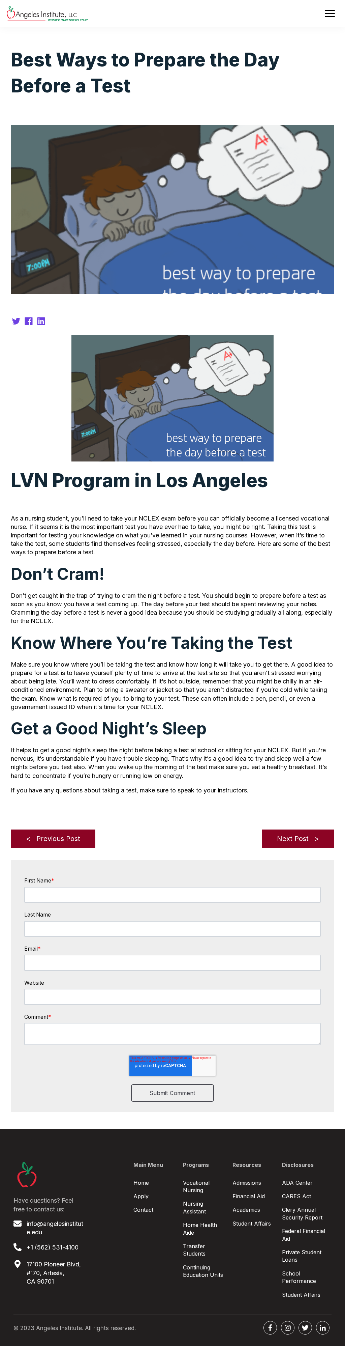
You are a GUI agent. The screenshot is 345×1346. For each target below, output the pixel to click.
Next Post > (298, 839)
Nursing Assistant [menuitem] (194, 1207)
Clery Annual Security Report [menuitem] (302, 1213)
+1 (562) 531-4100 (53, 1247)
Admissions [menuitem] (246, 1182)
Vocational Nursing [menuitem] (196, 1186)
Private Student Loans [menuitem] (301, 1256)
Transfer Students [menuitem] (194, 1250)
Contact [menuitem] (143, 1209)
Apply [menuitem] (141, 1196)
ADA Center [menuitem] (297, 1182)
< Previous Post (53, 839)
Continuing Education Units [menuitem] (203, 1271)
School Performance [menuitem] (299, 1277)
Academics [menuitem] (246, 1209)
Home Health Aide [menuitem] (200, 1229)
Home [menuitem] (141, 1182)
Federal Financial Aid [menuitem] (303, 1235)
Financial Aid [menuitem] (248, 1196)
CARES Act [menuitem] (296, 1196)
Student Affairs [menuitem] (251, 1223)
